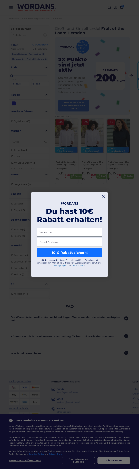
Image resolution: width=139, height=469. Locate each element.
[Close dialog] (103, 196)
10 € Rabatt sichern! (70, 253)
